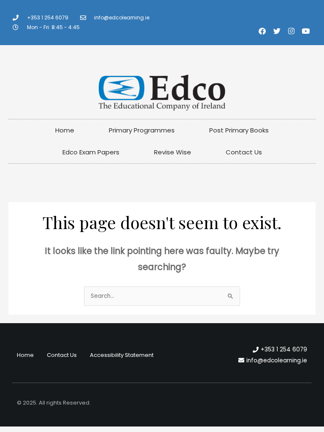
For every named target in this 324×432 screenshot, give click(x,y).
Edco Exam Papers (90, 152)
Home (64, 130)
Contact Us (244, 152)
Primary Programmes (142, 130)
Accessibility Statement (122, 355)
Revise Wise (172, 152)
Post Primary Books (239, 130)
